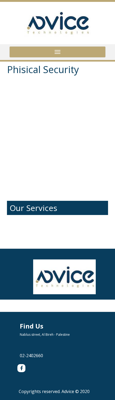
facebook (21, 368)
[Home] (57, 22)
